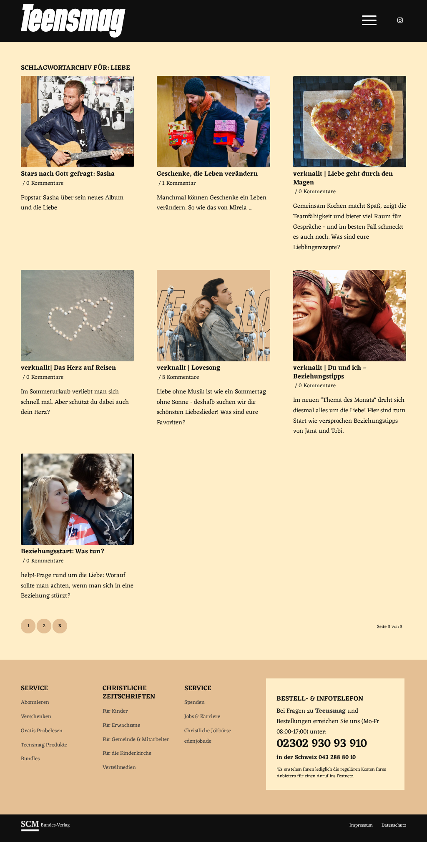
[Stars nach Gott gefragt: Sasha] (77, 121)
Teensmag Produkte (44, 745)
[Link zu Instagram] (400, 20)
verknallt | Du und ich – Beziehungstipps (330, 372)
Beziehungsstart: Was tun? (63, 551)
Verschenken (36, 716)
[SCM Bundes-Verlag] (45, 830)
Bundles (30, 759)
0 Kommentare (44, 184)
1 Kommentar (179, 184)
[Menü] (367, 21)
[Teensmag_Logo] (73, 21)
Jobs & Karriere (202, 716)
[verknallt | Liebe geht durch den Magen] (349, 121)
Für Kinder (115, 711)
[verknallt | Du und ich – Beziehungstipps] (349, 315)
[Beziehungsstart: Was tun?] (77, 499)
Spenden (194, 702)
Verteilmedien (119, 767)
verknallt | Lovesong (188, 368)
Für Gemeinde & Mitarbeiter (136, 739)
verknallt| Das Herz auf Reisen (68, 368)
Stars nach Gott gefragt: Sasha (68, 174)
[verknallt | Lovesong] (213, 315)
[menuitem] (367, 21)
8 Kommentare (180, 378)
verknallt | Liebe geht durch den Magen (343, 178)
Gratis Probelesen (42, 731)
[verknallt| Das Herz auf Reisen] (77, 315)
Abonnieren (35, 702)
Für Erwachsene (121, 725)
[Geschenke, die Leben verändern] (213, 121)
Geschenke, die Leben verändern (207, 174)
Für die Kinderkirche (127, 753)
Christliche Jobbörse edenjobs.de (207, 736)
